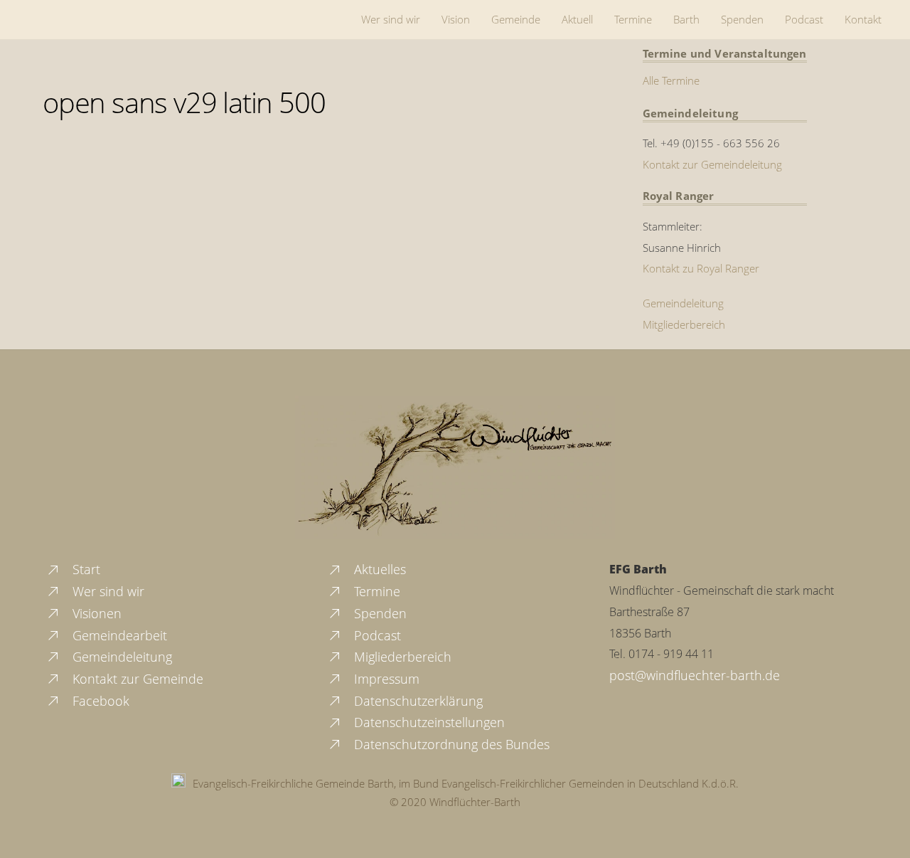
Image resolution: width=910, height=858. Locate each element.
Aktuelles (378, 569)
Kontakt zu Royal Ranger (701, 268)
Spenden (742, 19)
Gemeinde (515, 19)
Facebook (99, 700)
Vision (455, 19)
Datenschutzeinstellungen (427, 722)
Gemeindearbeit (118, 635)
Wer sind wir (390, 19)
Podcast (804, 19)
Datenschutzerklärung (416, 700)
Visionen (95, 613)
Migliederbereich (400, 656)
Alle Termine (671, 80)
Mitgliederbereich (684, 324)
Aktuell (577, 19)
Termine (633, 19)
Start (84, 569)
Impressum (384, 678)
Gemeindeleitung (683, 303)
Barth (686, 19)
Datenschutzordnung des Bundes (450, 744)
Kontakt (863, 19)
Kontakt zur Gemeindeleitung (712, 164)
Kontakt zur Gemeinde (136, 678)
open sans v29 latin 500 (184, 102)
